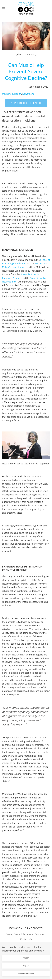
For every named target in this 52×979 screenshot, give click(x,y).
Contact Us (26, 939)
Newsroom (28, 93)
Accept (26, 958)
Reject (26, 965)
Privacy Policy (13, 934)
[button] (3, 8)
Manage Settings (26, 973)
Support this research (26, 103)
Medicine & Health (11, 93)
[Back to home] (26, 8)
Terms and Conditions (34, 934)
